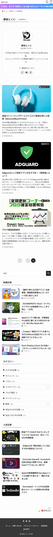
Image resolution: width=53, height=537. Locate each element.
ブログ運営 (11, 392)
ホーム (8, 526)
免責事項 (44, 526)
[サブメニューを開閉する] (48, 387)
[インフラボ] (4, 2)
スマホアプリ (12, 386)
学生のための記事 (14, 409)
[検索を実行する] (48, 273)
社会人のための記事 (15, 415)
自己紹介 (26, 529)
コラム (10, 381)
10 (28, 260)
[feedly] (26, 521)
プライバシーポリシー (31, 526)
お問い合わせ (17, 526)
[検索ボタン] (47, 2)
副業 (9, 403)
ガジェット (11, 375)
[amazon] (30, 72)
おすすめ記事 (12, 370)
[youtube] (26, 72)
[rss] (29, 521)
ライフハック (12, 398)
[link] (22, 72)
